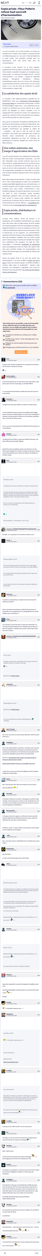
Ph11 (7, 359)
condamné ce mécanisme (31, 244)
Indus (8, 619)
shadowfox (9, 684)
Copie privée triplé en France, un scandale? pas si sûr (18, 763)
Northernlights (10, 376)
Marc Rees (7, 44)
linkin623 (9, 399)
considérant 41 (34, 203)
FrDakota (9, 974)
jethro (8, 863)
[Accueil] (5, 3)
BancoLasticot (10, 810)
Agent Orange (10, 729)
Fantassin (9, 594)
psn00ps (9, 1070)
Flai (7, 1132)
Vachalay (9, 1145)
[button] (39, 3)
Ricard (8, 779)
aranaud (8, 928)
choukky (8, 1002)
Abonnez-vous (21, 352)
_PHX (8, 835)
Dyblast (8, 1164)
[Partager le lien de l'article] (5, 1253)
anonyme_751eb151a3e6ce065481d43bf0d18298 (21, 636)
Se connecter (10, 287)
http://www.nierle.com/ (10, 1062)
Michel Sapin (15, 676)
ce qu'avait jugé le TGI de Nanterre (25, 205)
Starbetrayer (10, 848)
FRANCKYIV (9, 1014)
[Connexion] (34, 3)
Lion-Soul (9, 793)
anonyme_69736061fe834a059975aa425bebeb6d (21, 529)
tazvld (8, 540)
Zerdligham (9, 742)
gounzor (8, 433)
